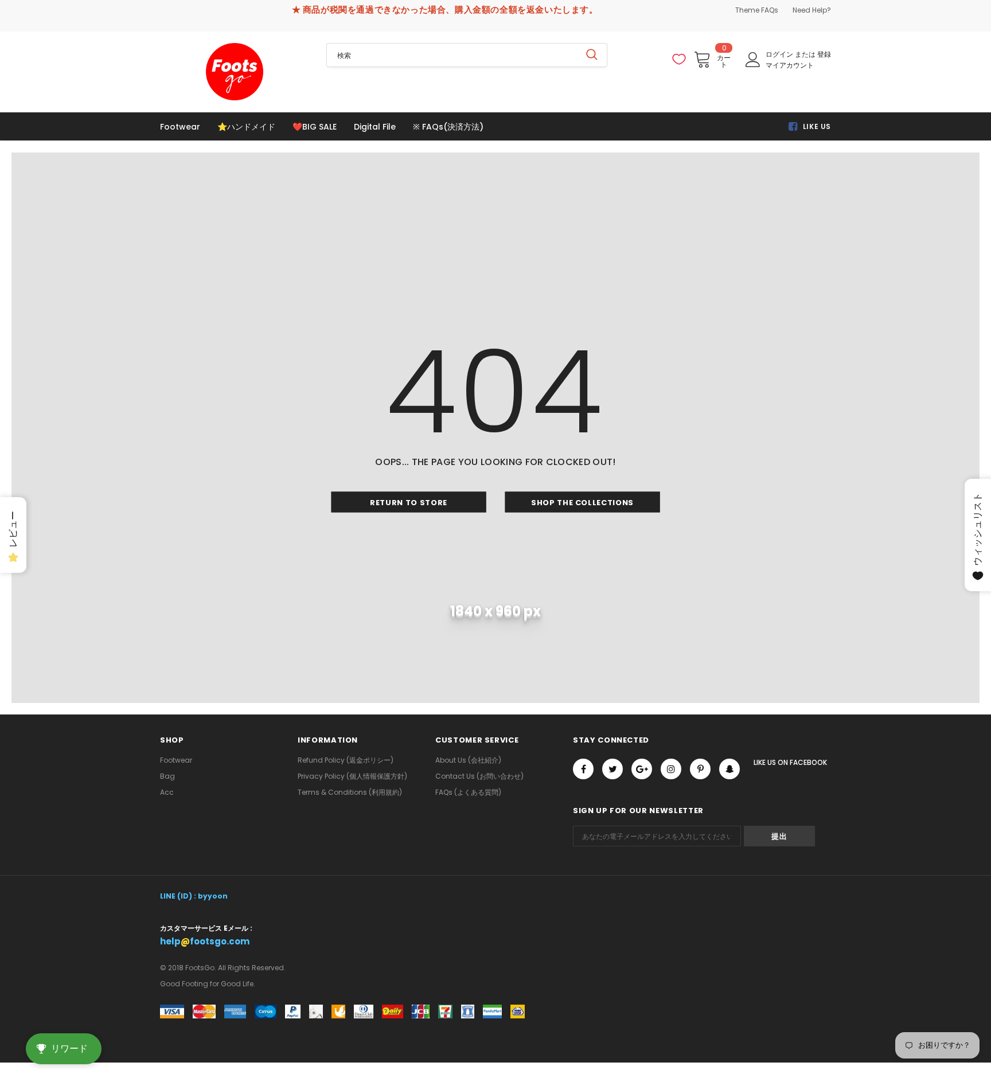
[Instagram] (671, 769)
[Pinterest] (700, 769)
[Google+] (641, 769)
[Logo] (234, 71)
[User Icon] (753, 59)
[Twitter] (612, 769)
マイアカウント (790, 65)
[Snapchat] (729, 769)
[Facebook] (583, 769)
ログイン (780, 54)
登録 (824, 54)
